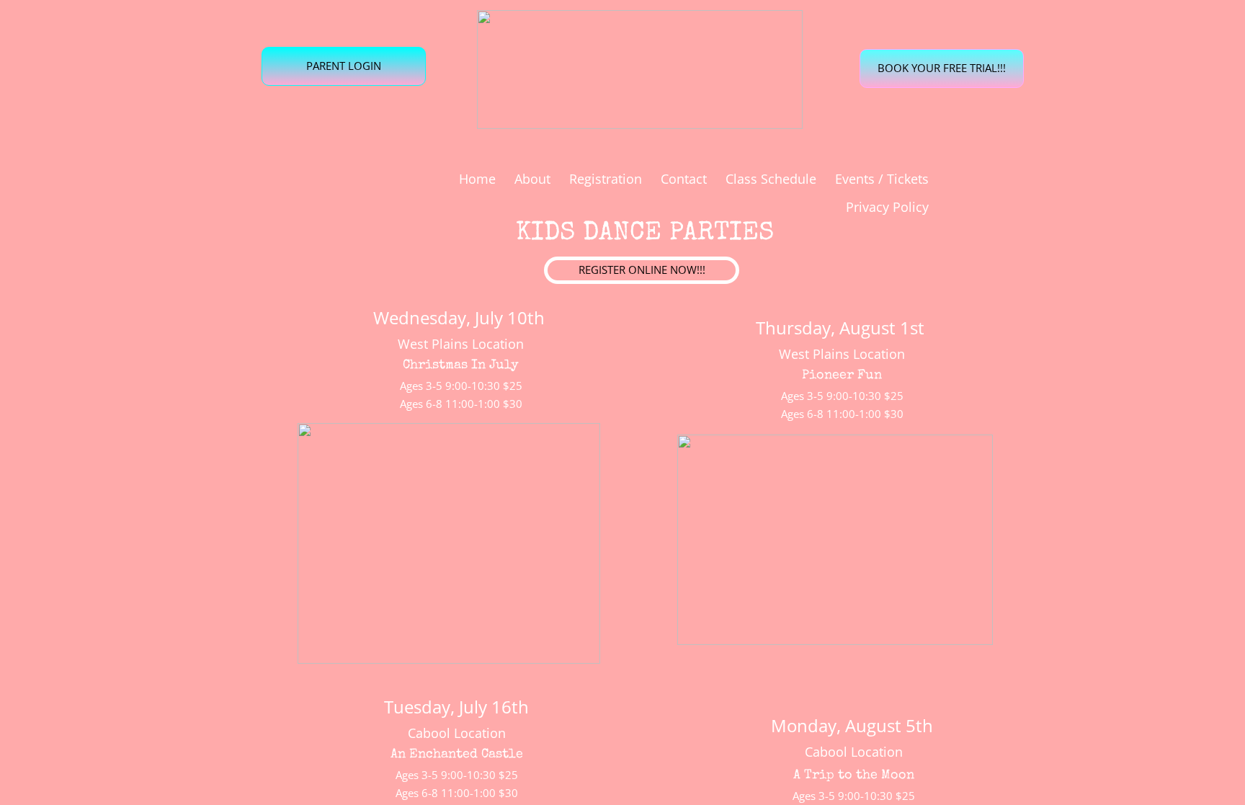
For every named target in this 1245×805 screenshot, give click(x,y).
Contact (684, 178)
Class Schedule (771, 178)
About (532, 178)
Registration (605, 178)
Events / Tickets (882, 178)
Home (477, 178)
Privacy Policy (887, 206)
